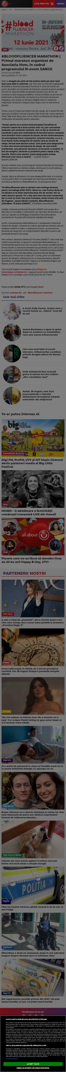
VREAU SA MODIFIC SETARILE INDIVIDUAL (32, 1068)
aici (64, 1036)
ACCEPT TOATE (33, 1064)
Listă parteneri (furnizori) (12, 1058)
